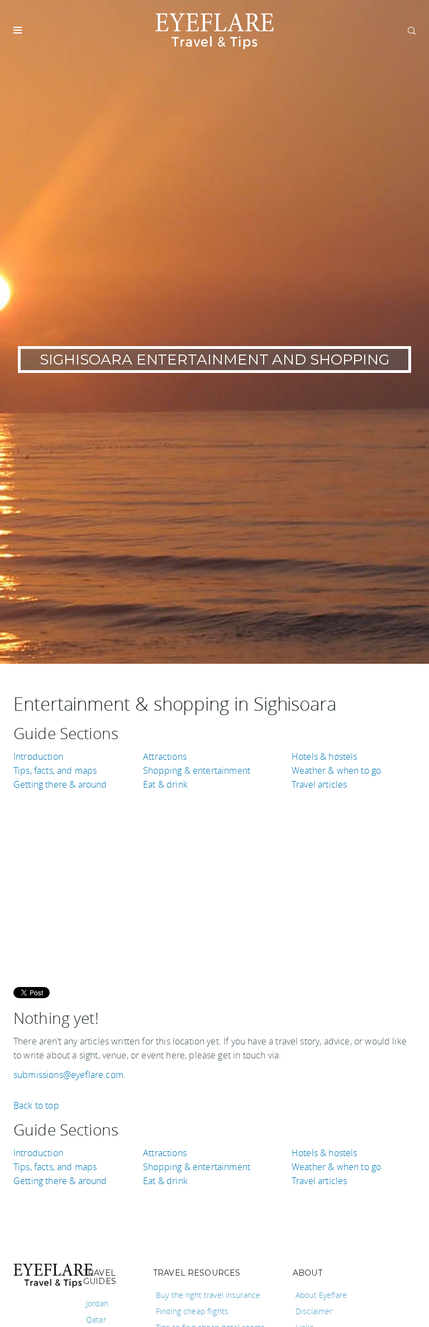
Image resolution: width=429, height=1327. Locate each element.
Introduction (38, 756)
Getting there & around (60, 784)
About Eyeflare (321, 1295)
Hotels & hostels (325, 756)
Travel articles (319, 784)
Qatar (96, 1319)
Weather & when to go (336, 770)
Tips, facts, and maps (55, 770)
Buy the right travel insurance (208, 1295)
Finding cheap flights (192, 1311)
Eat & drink (165, 784)
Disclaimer (313, 1311)
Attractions (165, 756)
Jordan (97, 1303)
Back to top (36, 1105)
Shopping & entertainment (196, 770)
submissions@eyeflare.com (68, 1075)
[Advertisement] (214, 881)
